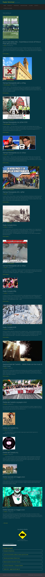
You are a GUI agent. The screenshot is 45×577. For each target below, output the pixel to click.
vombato (5, 154)
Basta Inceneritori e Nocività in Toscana (12, 561)
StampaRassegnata (7, 84)
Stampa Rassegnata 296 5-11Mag (14, 83)
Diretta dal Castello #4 (10, 428)
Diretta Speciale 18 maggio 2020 (14, 477)
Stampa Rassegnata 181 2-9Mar (13, 192)
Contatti (36, 5)
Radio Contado (9, 222)
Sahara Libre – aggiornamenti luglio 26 (12, 569)
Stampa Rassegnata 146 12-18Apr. (14, 266)
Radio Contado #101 (10, 225)
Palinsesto (9, 5)
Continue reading (6, 53)
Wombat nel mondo (8, 8)
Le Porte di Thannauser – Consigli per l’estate (13, 565)
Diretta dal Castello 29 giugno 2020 (15, 402)
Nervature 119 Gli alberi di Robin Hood (12, 558)
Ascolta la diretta (22, 529)
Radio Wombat (8, 2)
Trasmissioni (16, 5)
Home (5, 5)
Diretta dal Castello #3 (10, 452)
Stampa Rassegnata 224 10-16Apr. (14, 153)
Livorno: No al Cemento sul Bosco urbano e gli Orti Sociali (16, 554)
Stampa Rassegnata (10, 80)
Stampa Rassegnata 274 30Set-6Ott (15, 122)
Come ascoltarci (23, 5)
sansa (5, 45)
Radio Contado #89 (9, 291)
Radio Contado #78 (9, 327)
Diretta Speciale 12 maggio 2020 (14, 510)
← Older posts (5, 523)
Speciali (8, 39)
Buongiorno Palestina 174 (9, 550)
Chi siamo (31, 5)
